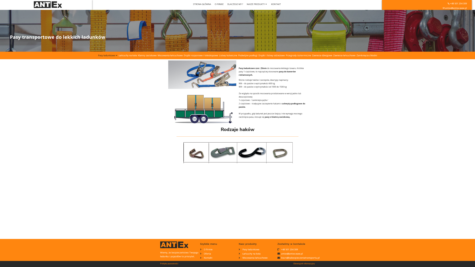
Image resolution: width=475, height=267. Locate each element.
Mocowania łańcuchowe (170, 55)
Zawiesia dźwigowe (322, 55)
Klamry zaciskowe (147, 55)
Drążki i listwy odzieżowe (271, 55)
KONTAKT (276, 4)
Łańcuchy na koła (128, 55)
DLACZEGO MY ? (235, 4)
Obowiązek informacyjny (304, 264)
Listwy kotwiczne (228, 55)
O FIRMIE (219, 4)
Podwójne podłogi (247, 55)
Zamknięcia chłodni (366, 55)
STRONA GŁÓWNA (202, 4)
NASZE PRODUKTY (256, 4)
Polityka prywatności (169, 264)
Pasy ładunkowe (106, 55)
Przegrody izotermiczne (298, 55)
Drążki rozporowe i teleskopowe (201, 55)
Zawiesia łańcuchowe (344, 55)
